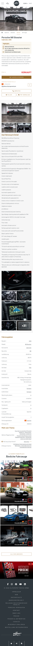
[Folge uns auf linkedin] (25, 584)
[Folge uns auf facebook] (8, 584)
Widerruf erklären (16, 624)
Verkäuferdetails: (9, 81)
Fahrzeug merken (17, 77)
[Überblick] (2, 32)
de (26, 3)
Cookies (16, 621)
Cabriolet (28, 347)
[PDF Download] (21, 643)
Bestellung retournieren (16, 627)
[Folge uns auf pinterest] (16, 584)
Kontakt (16, 610)
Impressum (16, 591)
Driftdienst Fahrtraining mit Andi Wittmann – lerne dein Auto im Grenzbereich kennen (22, 445)
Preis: (4, 72)
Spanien (29, 420)
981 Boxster (28, 344)
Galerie (7, 32)
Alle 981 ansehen (16, 554)
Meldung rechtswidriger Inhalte (16, 603)
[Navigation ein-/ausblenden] (2, 3)
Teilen (9, 94)
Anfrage (24, 32)
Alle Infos (26, 441)
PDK (30, 367)
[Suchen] (7, 3)
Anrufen (17, 91)
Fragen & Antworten (16, 618)
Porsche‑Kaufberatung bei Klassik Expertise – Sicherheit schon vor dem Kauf (23, 437)
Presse (17, 616)
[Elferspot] (16, 3)
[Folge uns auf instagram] (12, 584)
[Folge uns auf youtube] (20, 584)
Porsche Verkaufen (16, 607)
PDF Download (25, 94)
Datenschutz (16, 597)
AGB (16, 594)
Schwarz (29, 388)
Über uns (16, 613)
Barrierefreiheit (16, 600)
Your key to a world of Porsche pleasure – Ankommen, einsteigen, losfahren (23, 432)
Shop (30, 3)
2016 (30, 341)
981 (30, 351)
